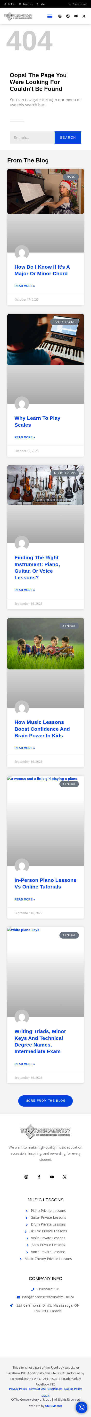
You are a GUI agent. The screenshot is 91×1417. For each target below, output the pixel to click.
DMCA (45, 1395)
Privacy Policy (18, 1388)
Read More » (25, 286)
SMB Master (53, 1406)
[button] (50, 16)
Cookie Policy (73, 1388)
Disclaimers (55, 1388)
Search (68, 137)
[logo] (18, 16)
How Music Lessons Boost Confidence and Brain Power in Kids (42, 728)
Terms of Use (37, 1388)
